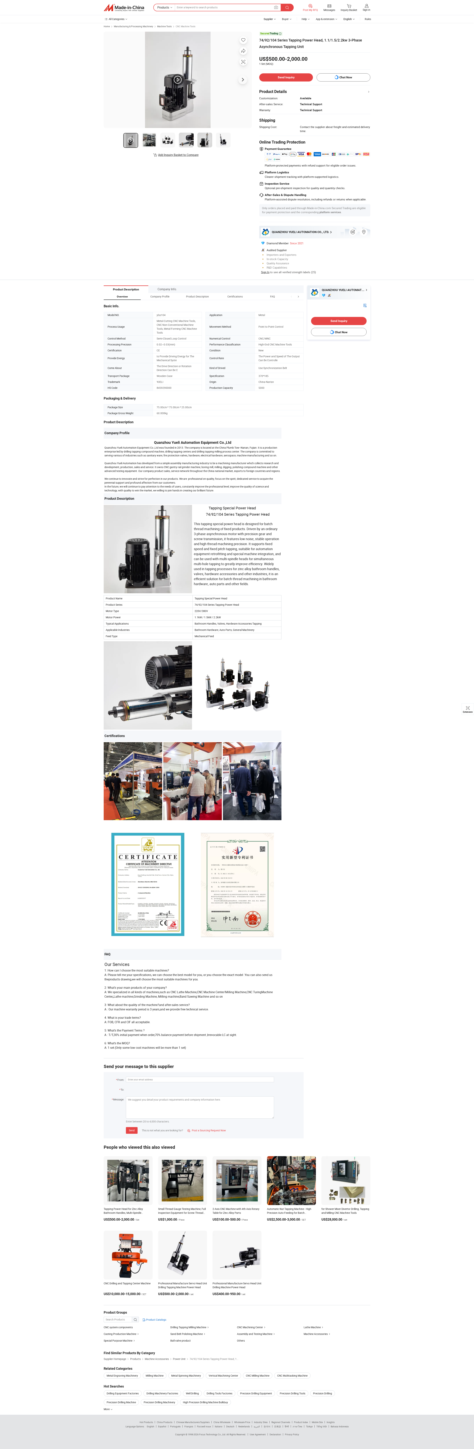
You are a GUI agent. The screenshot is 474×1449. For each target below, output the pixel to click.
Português (175, 1426)
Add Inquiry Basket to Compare (178, 155)
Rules (368, 19)
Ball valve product (180, 1340)
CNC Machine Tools (185, 26)
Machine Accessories (316, 1334)
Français (188, 1426)
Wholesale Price (242, 1422)
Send (132, 1130)
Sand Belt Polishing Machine (186, 1334)
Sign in (366, 9)
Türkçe (309, 1426)
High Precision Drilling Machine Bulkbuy (205, 1402)
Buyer (285, 19)
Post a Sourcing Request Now (206, 1130)
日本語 (277, 1426)
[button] (291, 296)
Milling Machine (154, 1375)
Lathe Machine (312, 1327)
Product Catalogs (156, 1319)
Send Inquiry (286, 77)
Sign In (265, 272)
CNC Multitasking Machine (292, 1375)
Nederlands (244, 1426)
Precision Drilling (322, 1393)
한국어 (267, 1426)
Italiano (218, 1426)
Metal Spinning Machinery (186, 1375)
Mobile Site (317, 1422)
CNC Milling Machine (257, 1375)
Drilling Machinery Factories (162, 1393)
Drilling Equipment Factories (123, 1393)
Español (162, 1426)
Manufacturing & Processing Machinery (133, 26)
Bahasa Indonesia (340, 1426)
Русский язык (204, 1426)
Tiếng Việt (321, 1426)
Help (304, 19)
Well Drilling (192, 1393)
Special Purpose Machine (118, 1340)
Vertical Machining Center (223, 1375)
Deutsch (230, 1426)
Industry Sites (261, 1422)
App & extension (325, 19)
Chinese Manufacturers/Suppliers (193, 1422)
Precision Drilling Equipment (256, 1393)
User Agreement (258, 1434)
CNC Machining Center (250, 1327)
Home (107, 26)
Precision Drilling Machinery (159, 1402)
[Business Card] (365, 305)
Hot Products (146, 1422)
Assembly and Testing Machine (255, 1334)
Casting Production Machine (120, 1334)
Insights (331, 1422)
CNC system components (118, 1327)
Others (241, 1340)
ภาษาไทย (297, 1426)
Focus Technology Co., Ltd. (212, 1434)
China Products (164, 1422)
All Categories (116, 19)
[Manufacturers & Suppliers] (124, 7)
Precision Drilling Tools (292, 1393)
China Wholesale (221, 1422)
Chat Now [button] (345, 77)
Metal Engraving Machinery (122, 1375)
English (150, 1426)
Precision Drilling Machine (121, 1402)
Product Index (301, 1422)
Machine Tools (164, 26)
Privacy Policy (292, 1434)
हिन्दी (287, 1426)
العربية (257, 1426)
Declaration (275, 1434)
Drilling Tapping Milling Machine (188, 1327)
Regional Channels (280, 1422)
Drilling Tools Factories (219, 1393)
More (107, 1409)
